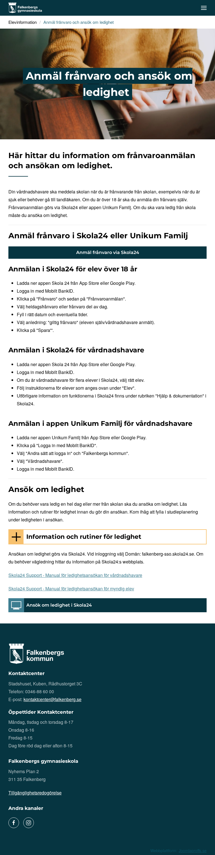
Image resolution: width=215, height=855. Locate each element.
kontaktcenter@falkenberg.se (52, 699)
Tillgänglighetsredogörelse (35, 792)
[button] (204, 8)
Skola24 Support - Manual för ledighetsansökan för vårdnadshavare (75, 575)
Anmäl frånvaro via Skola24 (107, 252)
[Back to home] (25, 8)
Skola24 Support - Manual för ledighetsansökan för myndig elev (71, 588)
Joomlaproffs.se (193, 850)
